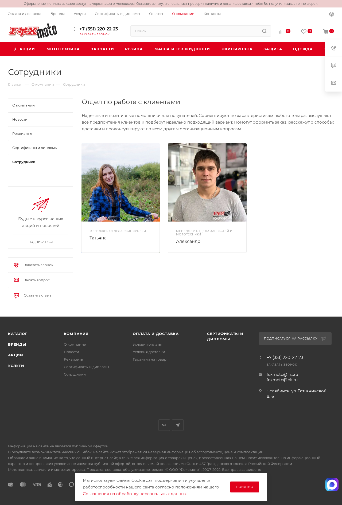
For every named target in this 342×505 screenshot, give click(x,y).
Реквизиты (74, 359)
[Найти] (264, 31)
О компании (75, 344)
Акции (15, 355)
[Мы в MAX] (332, 484)
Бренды (17, 344)
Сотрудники (75, 374)
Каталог (18, 334)
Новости (71, 352)
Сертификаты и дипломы (86, 367)
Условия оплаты (147, 344)
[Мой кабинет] (331, 14)
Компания (76, 334)
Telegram (178, 425)
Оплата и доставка (156, 334)
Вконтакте (164, 425)
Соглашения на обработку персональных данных (134, 493)
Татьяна (98, 237)
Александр (188, 241)
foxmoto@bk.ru (282, 379)
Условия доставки (149, 352)
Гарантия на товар (149, 359)
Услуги (16, 366)
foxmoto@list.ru (282, 374)
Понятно (244, 487)
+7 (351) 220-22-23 (98, 28)
